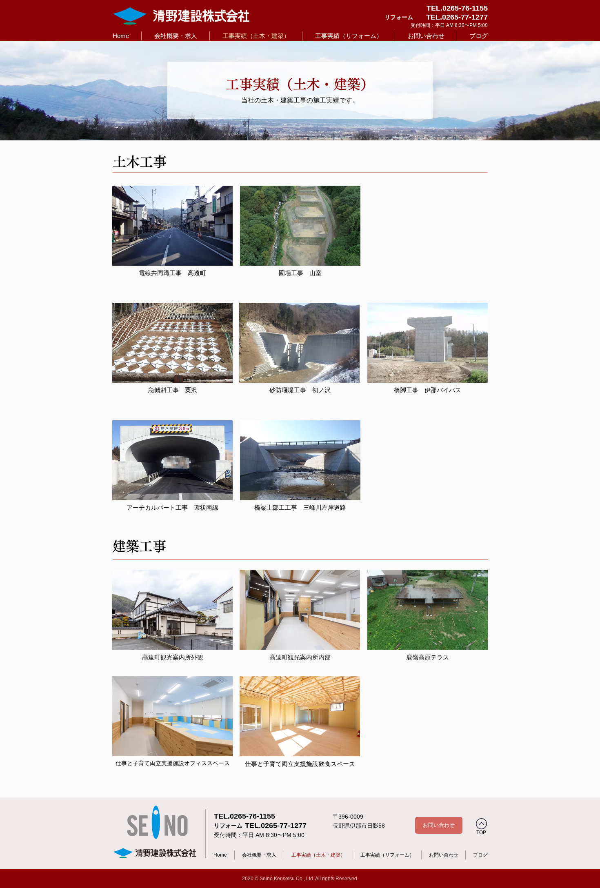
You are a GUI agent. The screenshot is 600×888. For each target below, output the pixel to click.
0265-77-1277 (465, 17)
